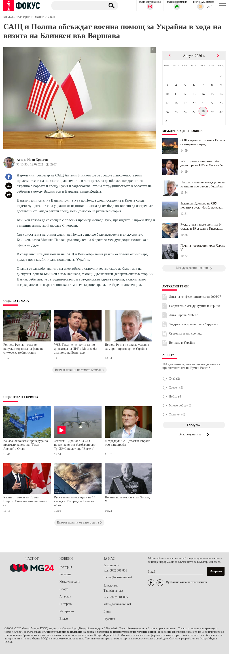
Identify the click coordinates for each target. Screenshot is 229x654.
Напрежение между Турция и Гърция (194, 306)
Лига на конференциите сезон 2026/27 (195, 296)
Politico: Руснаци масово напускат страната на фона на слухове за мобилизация (23, 348)
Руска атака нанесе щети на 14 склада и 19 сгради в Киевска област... (201, 226)
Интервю (65, 604)
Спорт (63, 589)
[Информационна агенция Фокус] (151, 582)
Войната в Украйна (182, 342)
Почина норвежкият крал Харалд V (127, 499)
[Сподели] (8, 194)
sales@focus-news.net (117, 604)
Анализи (65, 596)
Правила (109, 619)
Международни (69, 581)
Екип (107, 611)
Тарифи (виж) (113, 590)
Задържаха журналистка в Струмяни (193, 324)
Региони (65, 574)
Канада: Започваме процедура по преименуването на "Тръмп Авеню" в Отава (25, 444)
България (65, 567)
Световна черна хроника (185, 333)
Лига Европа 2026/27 (183, 315)
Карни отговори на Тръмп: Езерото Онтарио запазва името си (25, 501)
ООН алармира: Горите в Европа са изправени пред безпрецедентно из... (202, 142)
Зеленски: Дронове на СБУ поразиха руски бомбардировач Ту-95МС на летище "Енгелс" (75, 444)
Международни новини (182, 131)
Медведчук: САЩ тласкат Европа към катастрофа (127, 443)
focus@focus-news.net (118, 577)
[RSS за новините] (160, 582)
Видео (63, 618)
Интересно (66, 611)
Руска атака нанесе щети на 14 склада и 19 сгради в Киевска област (74, 501)
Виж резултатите (190, 434)
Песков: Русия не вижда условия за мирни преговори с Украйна (127, 346)
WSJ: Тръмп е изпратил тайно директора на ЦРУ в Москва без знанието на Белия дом (76, 348)
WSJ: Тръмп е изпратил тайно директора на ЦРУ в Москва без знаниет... (202, 163)
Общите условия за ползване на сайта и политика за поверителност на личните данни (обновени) (107, 631)
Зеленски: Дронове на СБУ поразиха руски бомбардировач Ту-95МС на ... (201, 205)
